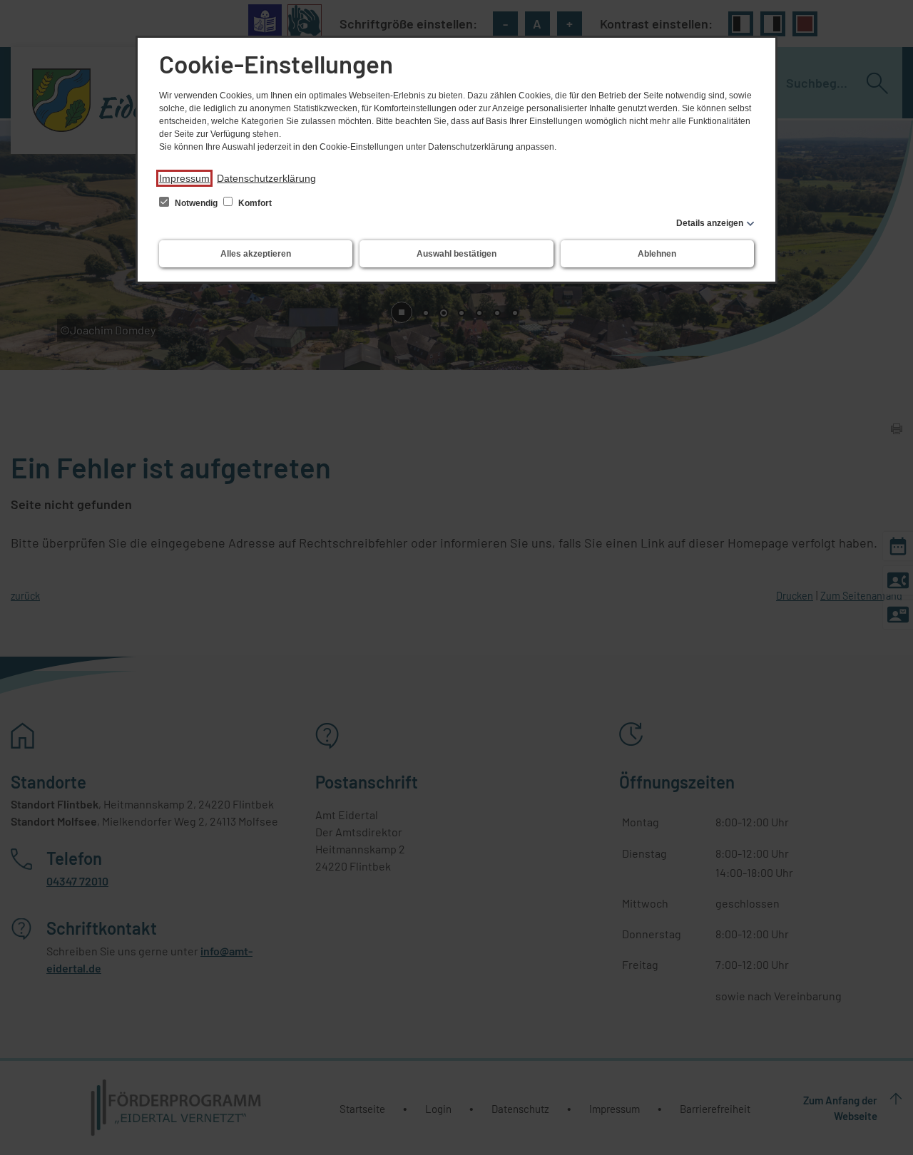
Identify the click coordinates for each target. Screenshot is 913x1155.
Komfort (254, 203)
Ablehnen (657, 254)
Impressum (184, 178)
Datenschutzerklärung (266, 178)
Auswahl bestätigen (456, 254)
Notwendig (196, 203)
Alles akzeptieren (255, 254)
